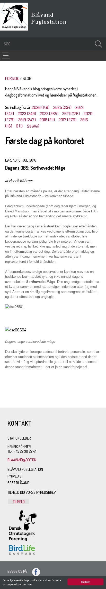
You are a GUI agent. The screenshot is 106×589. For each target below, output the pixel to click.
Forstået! (85, 581)
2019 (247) (27, 119)
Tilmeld (18, 501)
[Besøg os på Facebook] (34, 571)
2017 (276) (67, 119)
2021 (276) (71, 113)
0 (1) (19, 126)
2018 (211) (47, 119)
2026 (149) (40, 107)
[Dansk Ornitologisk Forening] (51, 25)
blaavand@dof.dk (21, 460)
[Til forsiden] (15, 29)
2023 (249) (27, 113)
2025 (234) (62, 107)
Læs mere (27, 584)
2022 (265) (49, 113)
